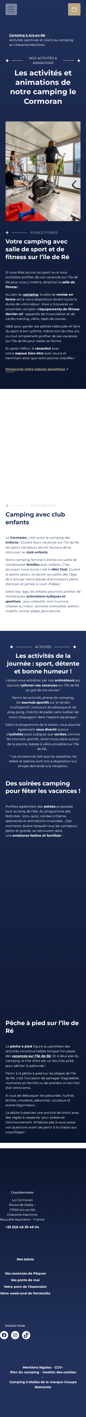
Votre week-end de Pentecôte (25, 1293)
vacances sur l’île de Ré (31, 1056)
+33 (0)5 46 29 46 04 (22, 1227)
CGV (58, 1367)
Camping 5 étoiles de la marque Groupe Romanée (43, 1384)
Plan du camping (24, 1372)
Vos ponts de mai (25, 1280)
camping (30, 294)
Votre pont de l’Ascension (25, 1287)
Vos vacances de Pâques (25, 1273)
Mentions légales (37, 1367)
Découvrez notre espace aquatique (35, 369)
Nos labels (25, 1259)
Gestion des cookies (59, 1372)
